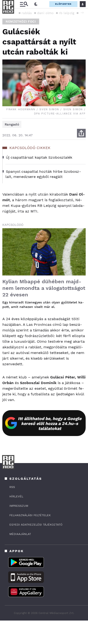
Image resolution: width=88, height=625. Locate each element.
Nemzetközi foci (21, 21)
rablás (27, 13)
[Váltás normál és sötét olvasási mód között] (36, 4)
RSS (12, 487)
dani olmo (45, 13)
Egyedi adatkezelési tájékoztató (35, 524)
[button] (82, 13)
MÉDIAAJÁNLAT (20, 534)
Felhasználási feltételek (30, 515)
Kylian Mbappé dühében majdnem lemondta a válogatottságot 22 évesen (43, 288)
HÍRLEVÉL (16, 496)
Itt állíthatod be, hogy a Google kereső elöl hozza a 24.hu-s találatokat (49, 423)
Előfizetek (63, 4)
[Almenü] (24, 4)
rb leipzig (66, 13)
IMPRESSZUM (18, 505)
